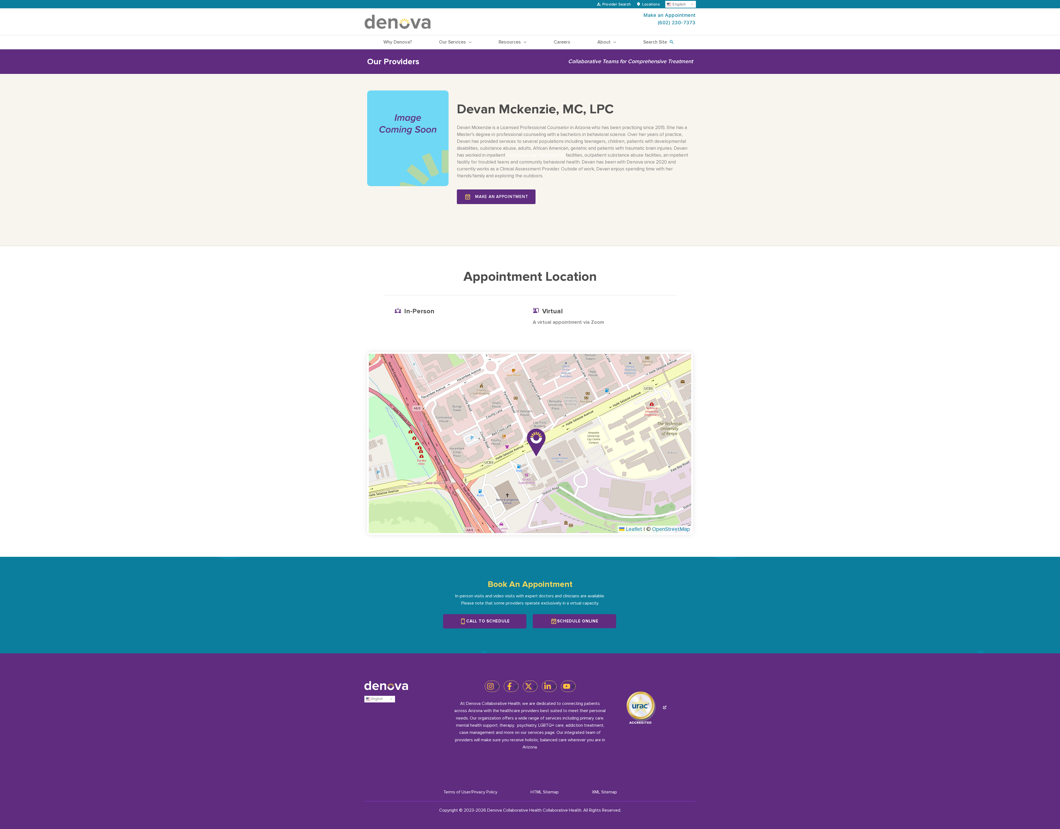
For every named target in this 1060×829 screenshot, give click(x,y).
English (678, 4)
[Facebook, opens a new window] (511, 686)
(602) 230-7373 (677, 22)
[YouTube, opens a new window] (568, 686)
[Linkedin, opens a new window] (549, 686)
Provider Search (616, 4)
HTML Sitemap (545, 792)
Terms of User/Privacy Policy (470, 792)
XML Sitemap (604, 792)
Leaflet (633, 529)
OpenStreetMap (671, 529)
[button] (468, 42)
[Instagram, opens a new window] (492, 686)
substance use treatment (532, 155)
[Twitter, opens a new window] (530, 686)
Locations (651, 4)
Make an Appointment (669, 15)
